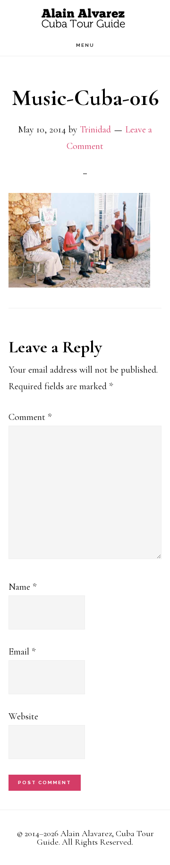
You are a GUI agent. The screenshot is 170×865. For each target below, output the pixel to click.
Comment (29, 417)
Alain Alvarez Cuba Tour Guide (85, 17)
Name (22, 587)
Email (21, 651)
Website (23, 716)
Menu (85, 45)
